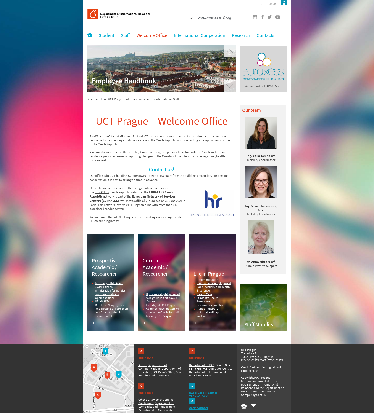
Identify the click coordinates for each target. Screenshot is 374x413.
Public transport (207, 309)
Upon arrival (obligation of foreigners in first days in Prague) (163, 297)
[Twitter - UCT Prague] (268, 18)
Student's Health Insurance (207, 299)
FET (191, 368)
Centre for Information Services (161, 373)
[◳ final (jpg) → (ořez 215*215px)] (261, 197)
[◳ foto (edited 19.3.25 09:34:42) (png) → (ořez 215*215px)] (261, 133)
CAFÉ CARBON (198, 408)
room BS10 (138, 176)
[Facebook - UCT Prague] (260, 18)
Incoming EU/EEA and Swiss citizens (109, 285)
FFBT (198, 368)
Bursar (207, 375)
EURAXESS (102, 192)
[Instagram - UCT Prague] (252, 18)
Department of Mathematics (156, 410)
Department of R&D (201, 365)
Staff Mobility (259, 324)
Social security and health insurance (213, 288)
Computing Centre (253, 395)
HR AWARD (102, 301)
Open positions (104, 298)
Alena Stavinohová (263, 206)
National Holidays (208, 312)
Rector (142, 365)
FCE (205, 368)
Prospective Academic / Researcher (105, 267)
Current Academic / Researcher (155, 267)
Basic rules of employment (214, 283)
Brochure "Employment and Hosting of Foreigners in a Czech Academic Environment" (112, 310)
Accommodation (207, 280)
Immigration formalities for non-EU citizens (110, 292)
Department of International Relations (259, 386)
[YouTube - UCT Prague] (276, 18)
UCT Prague (268, 4)
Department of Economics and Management (156, 404)
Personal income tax (210, 305)
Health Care (204, 294)
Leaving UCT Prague (159, 316)
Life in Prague (208, 273)
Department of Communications (152, 366)
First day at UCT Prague (161, 305)
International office (137, 99)
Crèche (149, 400)
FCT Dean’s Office (163, 372)
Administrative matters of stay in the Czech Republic (163, 310)
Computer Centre (220, 368)
